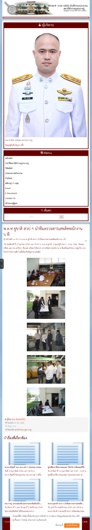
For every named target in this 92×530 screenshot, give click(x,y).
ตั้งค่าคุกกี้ (59, 525)
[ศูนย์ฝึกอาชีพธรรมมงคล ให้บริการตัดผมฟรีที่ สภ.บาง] (68, 453)
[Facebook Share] (2, 260)
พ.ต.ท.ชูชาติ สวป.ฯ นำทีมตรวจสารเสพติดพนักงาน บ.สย (65, 506)
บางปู (29, 430)
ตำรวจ (21, 430)
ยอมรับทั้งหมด (72, 525)
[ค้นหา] (61, 217)
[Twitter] (2, 266)
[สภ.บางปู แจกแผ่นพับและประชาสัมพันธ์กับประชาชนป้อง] (24, 490)
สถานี (17, 430)
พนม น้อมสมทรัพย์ (18, 419)
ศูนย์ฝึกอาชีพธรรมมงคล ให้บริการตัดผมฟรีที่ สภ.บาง (66, 469)
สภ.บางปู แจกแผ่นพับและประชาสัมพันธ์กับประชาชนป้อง (22, 506)
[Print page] (85, 240)
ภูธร (25, 430)
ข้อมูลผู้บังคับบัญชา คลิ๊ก (14, 145)
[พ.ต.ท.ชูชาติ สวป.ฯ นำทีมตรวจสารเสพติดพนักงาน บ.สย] (68, 490)
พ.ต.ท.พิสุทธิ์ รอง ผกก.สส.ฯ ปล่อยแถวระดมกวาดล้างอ (23, 469)
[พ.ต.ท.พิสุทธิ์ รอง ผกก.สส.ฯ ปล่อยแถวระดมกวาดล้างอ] (24, 453)
